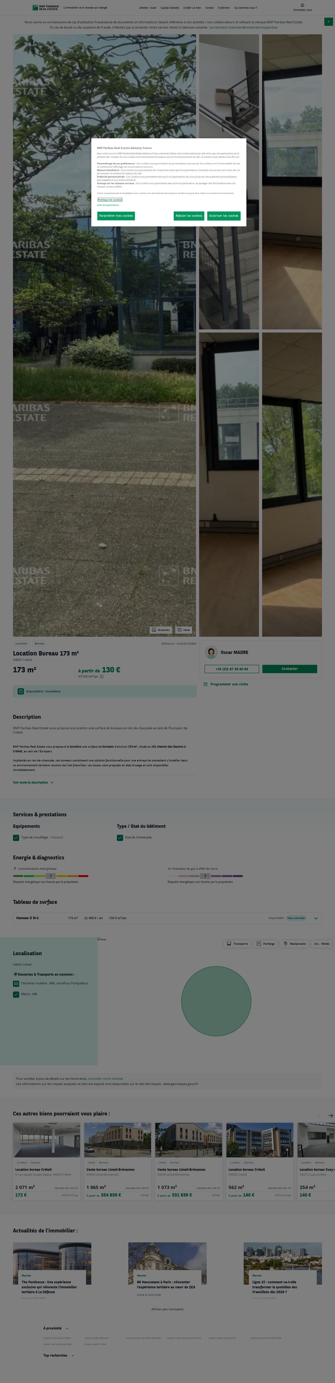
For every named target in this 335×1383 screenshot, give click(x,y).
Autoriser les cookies (223, 216)
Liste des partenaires (108, 205)
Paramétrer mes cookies (116, 216)
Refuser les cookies (189, 216)
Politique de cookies (110, 199)
